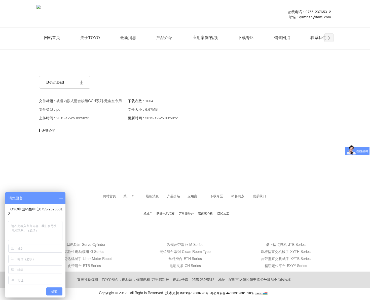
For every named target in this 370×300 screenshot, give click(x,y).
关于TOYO (90, 37)
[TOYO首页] (38, 6)
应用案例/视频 (205, 37)
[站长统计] (261, 292)
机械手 (148, 213)
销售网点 (282, 37)
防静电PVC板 (166, 213)
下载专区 (246, 37)
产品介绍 (164, 37)
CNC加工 (223, 213)
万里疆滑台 (186, 213)
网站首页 (52, 37)
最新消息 (128, 37)
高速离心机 (205, 213)
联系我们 (318, 37)
